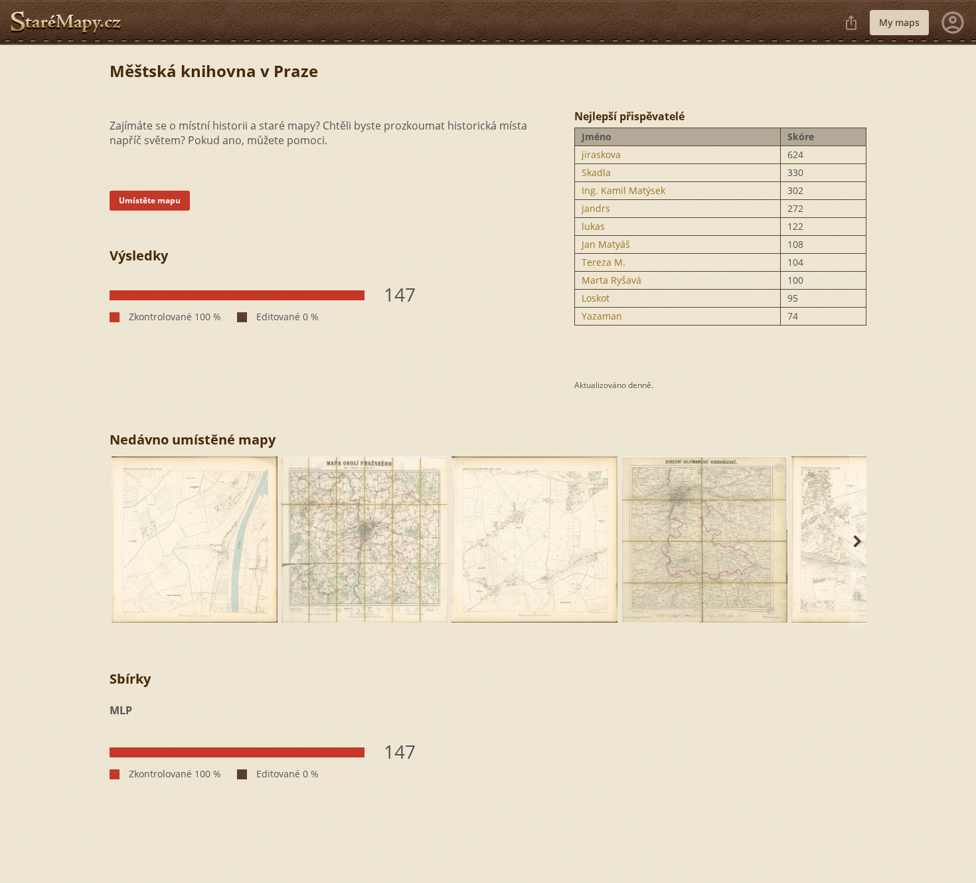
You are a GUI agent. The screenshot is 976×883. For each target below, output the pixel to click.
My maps (899, 22)
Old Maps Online (71, 22)
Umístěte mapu (150, 200)
